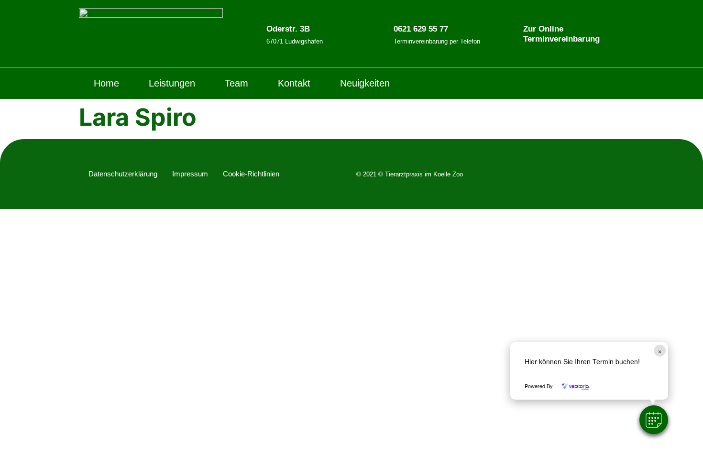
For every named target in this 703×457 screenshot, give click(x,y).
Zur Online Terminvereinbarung (561, 33)
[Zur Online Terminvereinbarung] (509, 33)
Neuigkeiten (365, 83)
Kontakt (294, 83)
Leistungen (172, 83)
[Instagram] (617, 83)
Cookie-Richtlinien (251, 174)
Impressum (190, 174)
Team (236, 83)
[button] (653, 419)
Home (106, 83)
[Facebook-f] (597, 83)
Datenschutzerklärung (122, 174)
